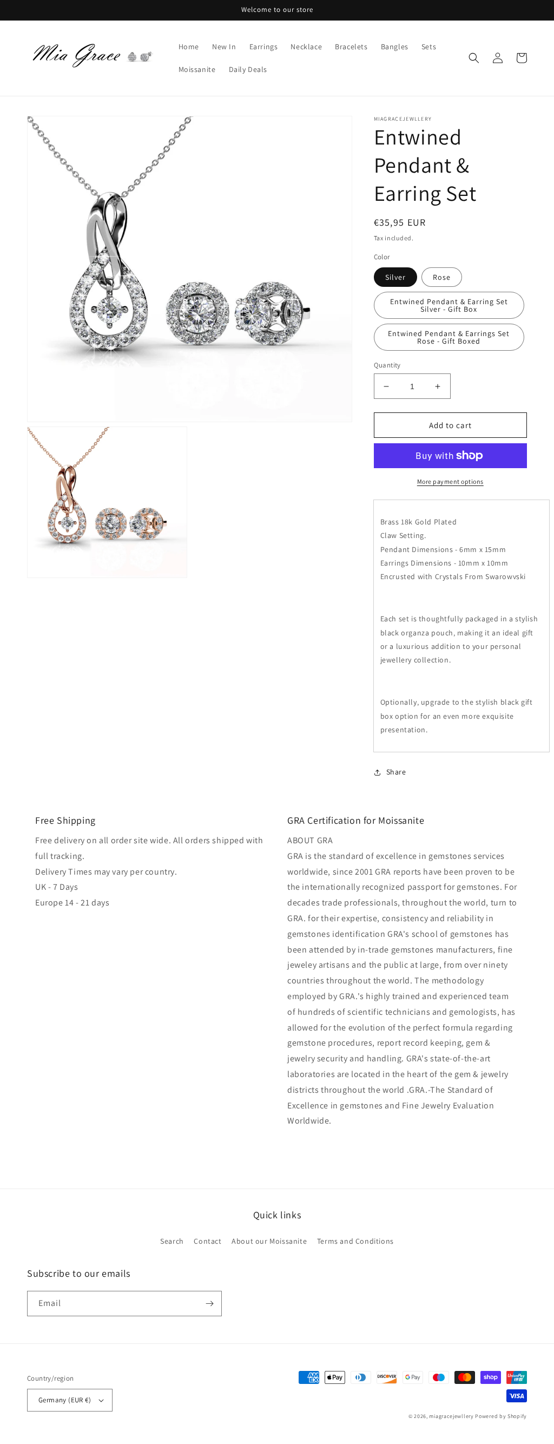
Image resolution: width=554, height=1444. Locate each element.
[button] (474, 58)
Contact (207, 1241)
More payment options (450, 481)
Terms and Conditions (355, 1241)
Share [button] (396, 772)
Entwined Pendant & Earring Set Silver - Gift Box (449, 305)
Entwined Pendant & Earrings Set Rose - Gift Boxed (449, 337)
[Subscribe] (209, 1303)
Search (172, 1241)
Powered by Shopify (501, 1416)
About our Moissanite (269, 1241)
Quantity (387, 365)
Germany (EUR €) (64, 1399)
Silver (395, 277)
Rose (442, 277)
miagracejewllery (451, 1416)
